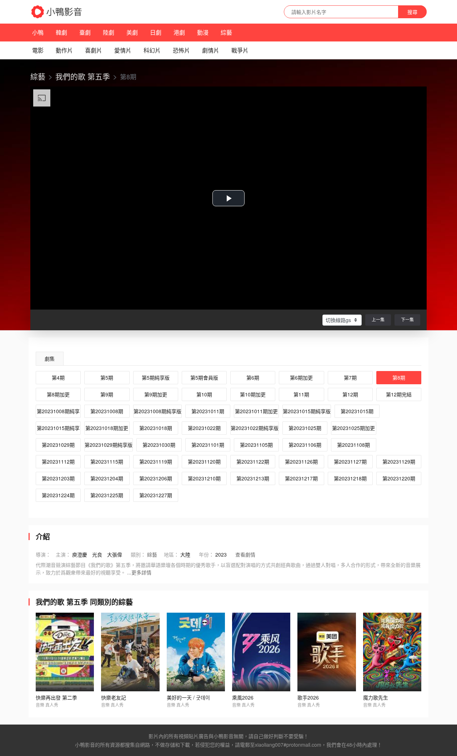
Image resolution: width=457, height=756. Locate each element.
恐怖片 (181, 50)
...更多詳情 (139, 572)
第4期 (58, 377)
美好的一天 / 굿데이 (188, 697)
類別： (138, 554)
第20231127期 (350, 461)
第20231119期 (155, 461)
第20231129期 (398, 461)
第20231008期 (106, 411)
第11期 (301, 394)
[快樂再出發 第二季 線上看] (65, 652)
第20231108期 (353, 444)
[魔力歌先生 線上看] (392, 652)
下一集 (407, 319)
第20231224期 (58, 495)
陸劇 (108, 32)
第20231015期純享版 (307, 411)
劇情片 (210, 50)
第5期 (106, 377)
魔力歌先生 (375, 697)
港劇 (179, 32)
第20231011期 (207, 411)
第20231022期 (204, 427)
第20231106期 (304, 444)
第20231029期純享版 (108, 444)
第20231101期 (207, 444)
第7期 (350, 377)
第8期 (398, 377)
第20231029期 (58, 444)
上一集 (378, 319)
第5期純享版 (156, 377)
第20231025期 (304, 427)
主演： (63, 554)
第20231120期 (204, 461)
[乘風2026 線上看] (261, 652)
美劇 (132, 32)
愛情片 (122, 50)
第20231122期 (252, 461)
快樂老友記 (113, 697)
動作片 (64, 50)
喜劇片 (93, 50)
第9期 (106, 394)
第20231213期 (252, 478)
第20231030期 (158, 444)
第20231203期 (58, 478)
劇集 (50, 358)
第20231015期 (357, 411)
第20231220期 (398, 478)
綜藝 (226, 32)
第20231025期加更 (353, 427)
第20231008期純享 (58, 411)
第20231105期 (256, 444)
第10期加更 (253, 394)
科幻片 (152, 50)
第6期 (252, 377)
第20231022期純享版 (254, 427)
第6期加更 (301, 377)
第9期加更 (155, 394)
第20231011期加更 (256, 411)
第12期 (350, 394)
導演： (43, 554)
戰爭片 (239, 50)
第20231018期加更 (106, 427)
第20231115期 (106, 461)
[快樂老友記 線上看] (130, 652)
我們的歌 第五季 (82, 76)
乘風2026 (242, 697)
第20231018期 (155, 427)
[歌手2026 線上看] (326, 652)
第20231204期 (106, 478)
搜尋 (412, 11)
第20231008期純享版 (157, 411)
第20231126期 (301, 461)
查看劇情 (245, 554)
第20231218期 (350, 478)
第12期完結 (399, 394)
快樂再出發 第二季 (56, 697)
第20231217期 (301, 478)
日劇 (155, 32)
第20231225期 (106, 495)
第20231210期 (204, 478)
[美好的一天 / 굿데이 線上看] (196, 652)
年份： (206, 554)
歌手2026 (308, 697)
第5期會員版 (204, 377)
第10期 (204, 394)
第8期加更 (58, 394)
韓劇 (61, 32)
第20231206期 (155, 478)
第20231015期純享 (58, 427)
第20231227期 (155, 495)
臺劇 (85, 32)
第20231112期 (58, 461)
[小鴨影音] (57, 11)
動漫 (203, 32)
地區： (171, 554)
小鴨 (38, 32)
